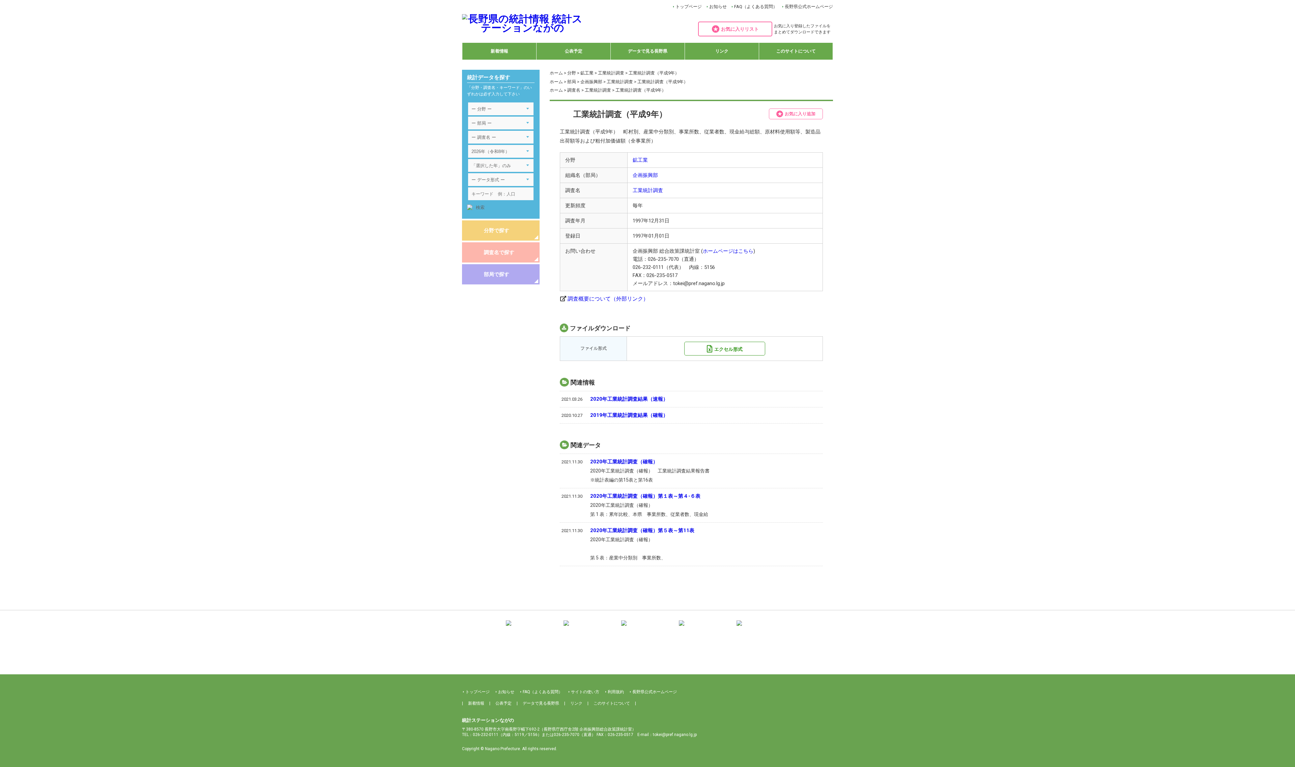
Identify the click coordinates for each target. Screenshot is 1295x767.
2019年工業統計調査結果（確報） (629, 415)
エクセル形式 (728, 349)
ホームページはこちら (728, 251)
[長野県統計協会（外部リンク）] (590, 628)
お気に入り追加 (800, 113)
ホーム (556, 72)
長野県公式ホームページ (809, 6)
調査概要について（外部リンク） (608, 299)
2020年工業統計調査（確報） (624, 462)
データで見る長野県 (647, 51)
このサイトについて (796, 51)
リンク (721, 51)
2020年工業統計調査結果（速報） (629, 399)
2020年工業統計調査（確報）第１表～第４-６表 (645, 496)
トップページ (688, 6)
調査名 (573, 90)
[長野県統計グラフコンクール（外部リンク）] (647, 628)
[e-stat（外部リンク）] (763, 628)
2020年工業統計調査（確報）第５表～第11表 (642, 530)
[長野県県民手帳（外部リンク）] (532, 628)
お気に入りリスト (740, 29)
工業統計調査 (611, 72)
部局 (571, 81)
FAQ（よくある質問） (755, 6)
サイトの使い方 (585, 691)
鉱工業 (587, 72)
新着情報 (499, 51)
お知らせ (718, 6)
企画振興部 (591, 81)
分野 (571, 72)
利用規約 (616, 691)
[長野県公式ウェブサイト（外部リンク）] (705, 628)
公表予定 (573, 51)
